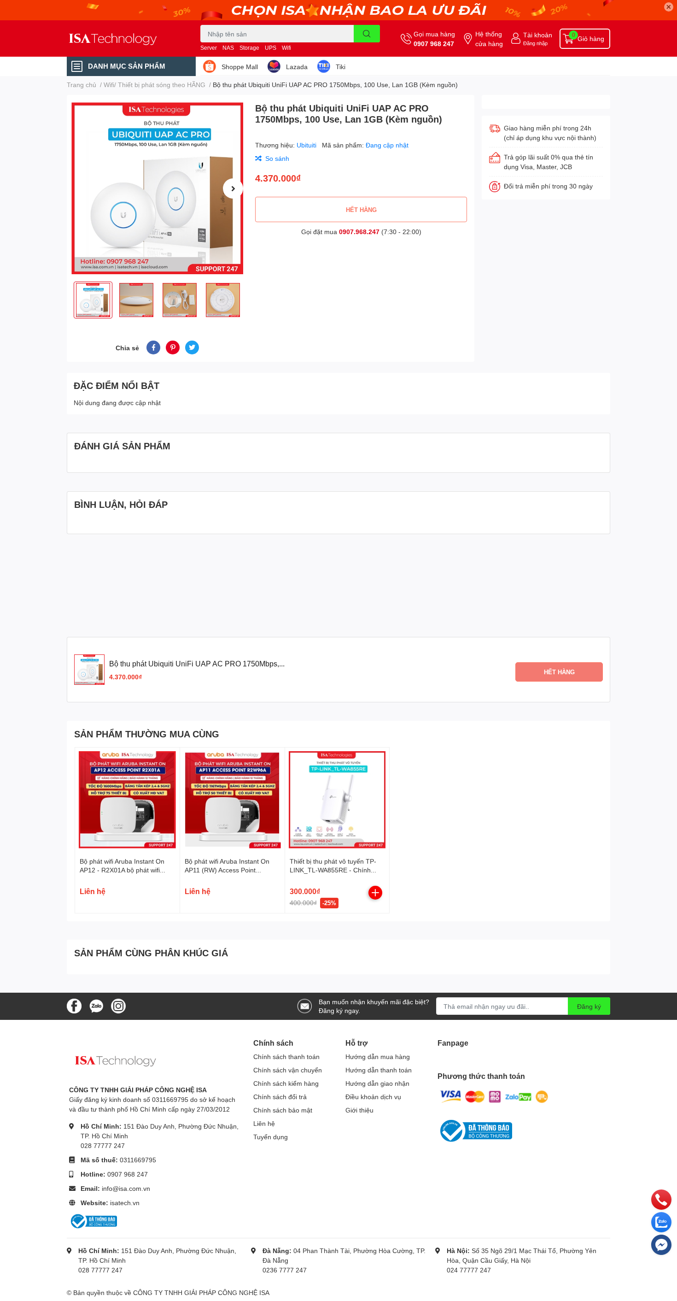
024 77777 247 (469, 1270)
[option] (157, 188)
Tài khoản (537, 35)
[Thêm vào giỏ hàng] (375, 893)
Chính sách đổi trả (280, 1097)
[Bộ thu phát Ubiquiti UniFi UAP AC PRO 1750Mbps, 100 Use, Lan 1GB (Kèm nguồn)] (157, 188)
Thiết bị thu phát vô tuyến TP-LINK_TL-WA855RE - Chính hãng (333, 870)
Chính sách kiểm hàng (286, 1083)
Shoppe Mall (240, 67)
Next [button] (233, 188)
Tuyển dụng (270, 1137)
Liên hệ (264, 1123)
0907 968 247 (434, 43)
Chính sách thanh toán (286, 1056)
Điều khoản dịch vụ (373, 1097)
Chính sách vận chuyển (287, 1070)
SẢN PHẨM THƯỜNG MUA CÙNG (146, 733)
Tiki (340, 67)
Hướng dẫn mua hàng (377, 1056)
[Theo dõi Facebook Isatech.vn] (74, 1005)
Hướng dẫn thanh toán (378, 1070)
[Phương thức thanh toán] (494, 1096)
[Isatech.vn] (124, 38)
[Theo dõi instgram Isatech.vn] (118, 1005)
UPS (270, 47)
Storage (249, 47)
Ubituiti (307, 145)
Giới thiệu (359, 1110)
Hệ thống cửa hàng (489, 38)
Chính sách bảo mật (282, 1110)
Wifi (286, 47)
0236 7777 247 (285, 1270)
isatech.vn (125, 1203)
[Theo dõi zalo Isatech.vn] (96, 1005)
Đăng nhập (535, 43)
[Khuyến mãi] (338, 10)
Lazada (297, 67)
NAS (228, 47)
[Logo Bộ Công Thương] (93, 1220)
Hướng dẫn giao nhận (377, 1083)
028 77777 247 (103, 1145)
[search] (367, 33)
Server (208, 47)
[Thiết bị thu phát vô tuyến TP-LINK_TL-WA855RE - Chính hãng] (337, 799)
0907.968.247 (359, 231)
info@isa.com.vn (126, 1188)
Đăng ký (589, 1006)
